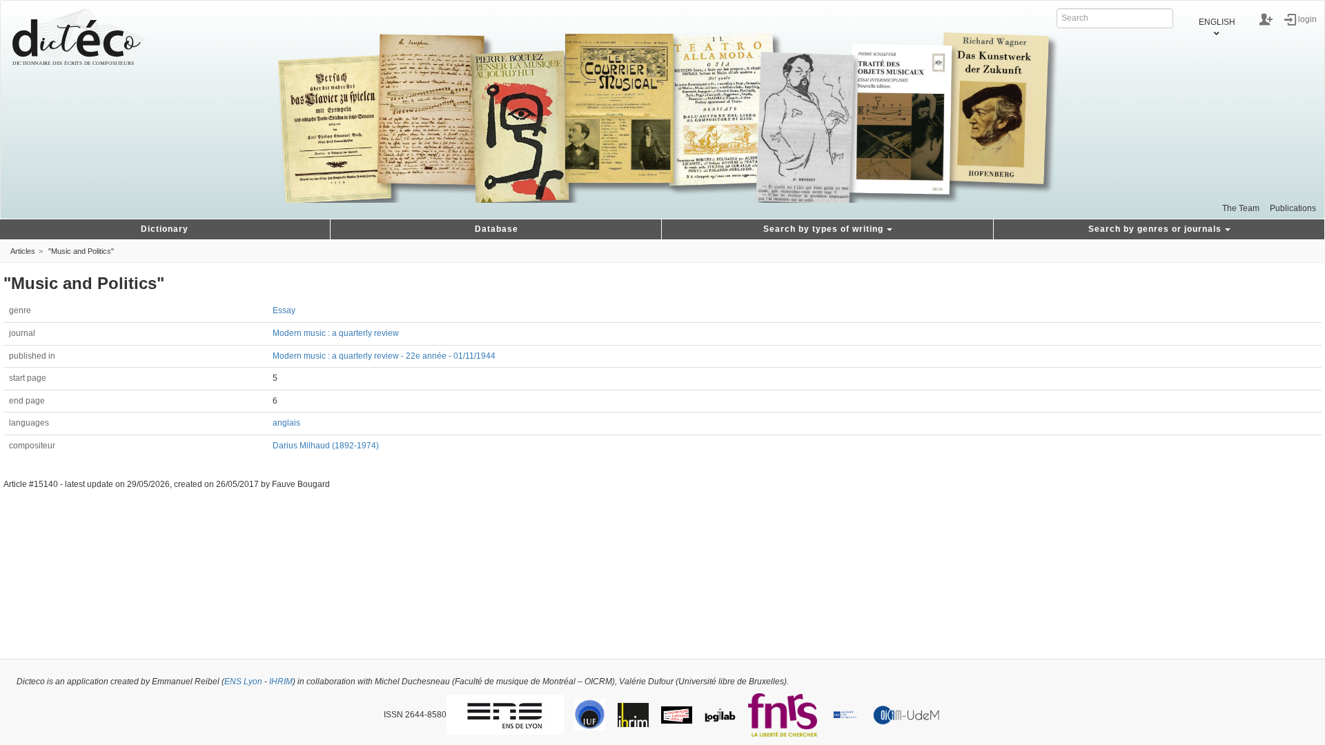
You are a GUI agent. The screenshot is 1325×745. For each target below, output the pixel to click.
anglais (286, 423)
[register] (1266, 19)
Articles (22, 251)
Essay (284, 310)
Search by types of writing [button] (823, 229)
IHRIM (281, 681)
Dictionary (164, 229)
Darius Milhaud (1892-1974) (326, 445)
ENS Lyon (243, 681)
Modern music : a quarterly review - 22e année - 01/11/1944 (384, 356)
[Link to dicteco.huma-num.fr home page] (79, 37)
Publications (1293, 208)
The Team (1240, 208)
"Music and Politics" (81, 251)
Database (496, 229)
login (1307, 18)
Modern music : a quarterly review (336, 333)
